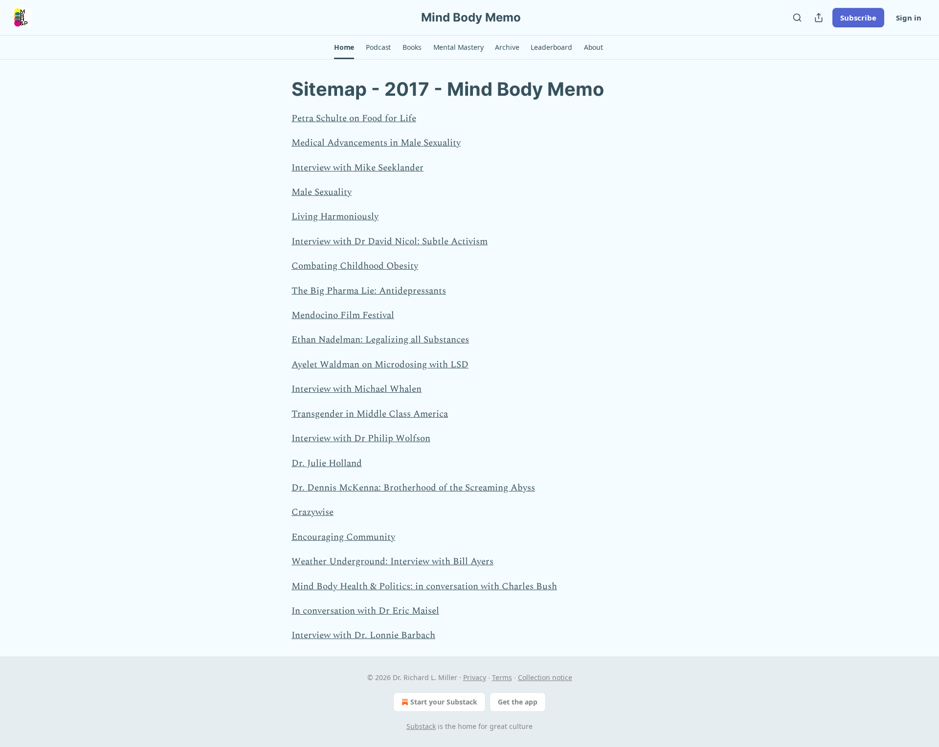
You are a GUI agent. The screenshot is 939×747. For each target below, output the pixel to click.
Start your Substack (443, 701)
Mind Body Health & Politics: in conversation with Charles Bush (424, 586)
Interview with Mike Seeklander (357, 168)
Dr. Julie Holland (326, 463)
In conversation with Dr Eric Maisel (365, 611)
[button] (344, 47)
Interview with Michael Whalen (356, 389)
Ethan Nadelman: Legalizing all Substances (380, 340)
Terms (502, 677)
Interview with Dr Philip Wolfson (360, 438)
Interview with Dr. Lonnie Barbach (363, 635)
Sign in (908, 17)
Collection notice (545, 677)
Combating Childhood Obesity (354, 266)
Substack (421, 726)
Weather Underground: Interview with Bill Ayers (392, 562)
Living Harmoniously (335, 217)
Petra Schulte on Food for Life (353, 118)
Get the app (517, 701)
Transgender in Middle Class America (369, 414)
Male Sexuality (321, 192)
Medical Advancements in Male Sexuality (376, 143)
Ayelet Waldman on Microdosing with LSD (380, 365)
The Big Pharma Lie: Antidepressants (368, 291)
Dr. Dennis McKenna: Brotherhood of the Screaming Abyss (413, 488)
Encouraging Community (343, 537)
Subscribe (858, 17)
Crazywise (312, 512)
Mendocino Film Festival (342, 315)
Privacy (474, 677)
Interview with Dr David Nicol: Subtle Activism (389, 242)
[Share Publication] (818, 17)
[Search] (797, 17)
